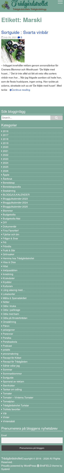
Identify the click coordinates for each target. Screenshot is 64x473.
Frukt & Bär (9, 250)
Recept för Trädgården (15, 361)
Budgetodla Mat (11, 218)
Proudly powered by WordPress (18, 465)
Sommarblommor (12, 373)
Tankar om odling (12, 389)
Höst (5, 266)
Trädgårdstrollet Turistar (16, 405)
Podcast (7, 345)
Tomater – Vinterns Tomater (18, 397)
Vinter (6, 417)
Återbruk (7, 179)
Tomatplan (8, 401)
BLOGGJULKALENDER (16, 194)
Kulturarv (8, 286)
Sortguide (8, 377)
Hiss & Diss (9, 262)
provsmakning (10, 353)
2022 (5, 155)
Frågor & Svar (10, 238)
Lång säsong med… (14, 290)
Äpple (6, 174)
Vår (5, 413)
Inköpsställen (10, 270)
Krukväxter (9, 278)
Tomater (7, 393)
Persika (7, 338)
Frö (4, 242)
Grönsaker (8, 254)
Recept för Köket (12, 357)
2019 (5, 143)
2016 (5, 131)
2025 (5, 167)
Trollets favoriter (11, 409)
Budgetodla (9, 214)
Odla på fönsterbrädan (15, 318)
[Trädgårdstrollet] (24, 9)
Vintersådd (9, 421)
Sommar (7, 369)
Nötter (6, 302)
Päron (6, 326)
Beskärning (9, 190)
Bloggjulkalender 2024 (15, 202)
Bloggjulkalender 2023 (15, 198)
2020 (5, 147)
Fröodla (7, 246)
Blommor (8, 210)
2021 (5, 151)
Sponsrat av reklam (13, 381)
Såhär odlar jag (11, 365)
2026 (5, 171)
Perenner (8, 334)
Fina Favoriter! (11, 230)
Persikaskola (10, 341)
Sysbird (5, 469)
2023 (5, 159)
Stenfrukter (9, 385)
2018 (5, 139)
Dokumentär (9, 226)
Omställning (9, 322)
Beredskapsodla (12, 186)
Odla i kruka (9, 306)
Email (4, 435)
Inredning (8, 274)
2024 (5, 163)
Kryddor (7, 282)
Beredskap (9, 182)
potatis (6, 349)
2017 (5, 135)
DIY (5, 222)
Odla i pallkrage (11, 310)
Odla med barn (11, 314)
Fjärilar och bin (11, 234)
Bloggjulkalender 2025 (15, 206)
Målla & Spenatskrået (14, 298)
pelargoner (9, 329)
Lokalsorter (9, 294)
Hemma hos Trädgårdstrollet (18, 258)
